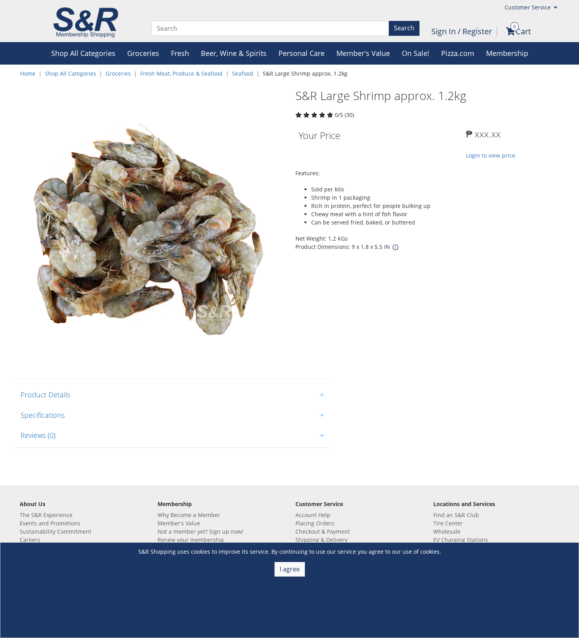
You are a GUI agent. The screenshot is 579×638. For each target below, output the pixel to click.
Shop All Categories (70, 73)
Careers (30, 539)
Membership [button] (507, 53)
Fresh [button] (180, 53)
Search (404, 28)
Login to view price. (491, 155)
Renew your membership (191, 539)
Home (27, 73)
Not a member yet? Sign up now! (200, 531)
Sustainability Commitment (55, 531)
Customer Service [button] (528, 7)
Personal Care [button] (301, 53)
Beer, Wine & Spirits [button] (234, 53)
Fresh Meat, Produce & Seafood (181, 73)
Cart (523, 31)
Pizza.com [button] (457, 53)
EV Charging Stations (460, 539)
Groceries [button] (143, 53)
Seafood (242, 73)
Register (477, 31)
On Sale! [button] (415, 53)
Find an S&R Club (456, 515)
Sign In (444, 31)
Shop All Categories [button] (83, 53)
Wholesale (446, 531)
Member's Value (179, 523)
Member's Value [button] (363, 53)
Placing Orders (314, 523)
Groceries (118, 73)
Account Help (312, 515)
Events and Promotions (50, 523)
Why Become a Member (189, 515)
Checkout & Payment (322, 531)
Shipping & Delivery (321, 539)
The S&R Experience (46, 515)
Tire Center (448, 523)
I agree (290, 569)
